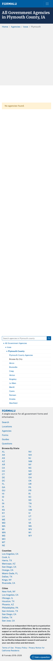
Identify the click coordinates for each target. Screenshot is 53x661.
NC (30, 468)
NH (30, 455)
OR (30, 484)
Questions (7, 443)
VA (29, 523)
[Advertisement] (26, 57)
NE (3, 545)
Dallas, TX (7, 576)
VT (29, 519)
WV (30, 529)
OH (30, 477)
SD (29, 500)
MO (3, 539)
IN (3, 503)
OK (30, 480)
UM (30, 510)
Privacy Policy (21, 648)
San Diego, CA (9, 567)
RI (29, 493)
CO (3, 471)
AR (3, 464)
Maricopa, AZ (8, 563)
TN (30, 503)
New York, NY (8, 591)
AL (3, 451)
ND (30, 471)
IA (3, 506)
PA (29, 487)
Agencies (6, 431)
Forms (5, 435)
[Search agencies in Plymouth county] (49, 338)
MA (3, 526)
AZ (3, 461)
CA (3, 468)
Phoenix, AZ (8, 604)
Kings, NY (7, 580)
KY (3, 513)
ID (3, 497)
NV (30, 451)
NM (30, 461)
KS (3, 510)
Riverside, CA (8, 583)
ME (3, 519)
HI (3, 493)
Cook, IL (6, 557)
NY (29, 464)
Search (5, 422)
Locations (7, 426)
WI (29, 532)
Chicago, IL (7, 598)
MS (3, 535)
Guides (5, 439)
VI (29, 513)
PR (29, 490)
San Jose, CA (8, 620)
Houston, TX (8, 601)
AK (3, 455)
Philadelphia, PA (10, 607)
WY (30, 535)
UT (29, 516)
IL (3, 500)
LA (3, 516)
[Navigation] (47, 3)
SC (29, 497)
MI (3, 529)
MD (3, 523)
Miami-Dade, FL (10, 573)
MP (30, 474)
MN (4, 532)
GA (3, 487)
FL (3, 484)
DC (3, 480)
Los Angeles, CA (10, 554)
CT (3, 474)
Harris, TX (7, 560)
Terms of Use (8, 648)
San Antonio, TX (10, 611)
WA (30, 526)
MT (3, 542)
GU (3, 490)
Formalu (9, 3)
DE (3, 477)
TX (29, 506)
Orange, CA (7, 570)
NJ (29, 458)
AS (3, 458)
